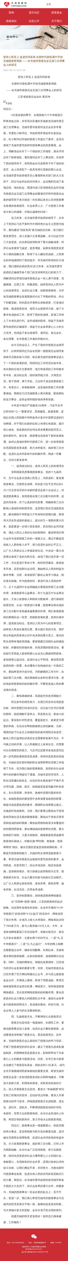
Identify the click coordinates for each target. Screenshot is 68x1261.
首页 (48, 4)
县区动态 (34, 12)
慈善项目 (11, 21)
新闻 (11, 12)
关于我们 (56, 21)
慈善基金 (56, 12)
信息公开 (34, 21)
